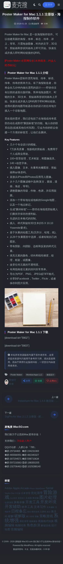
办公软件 (13, 498)
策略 (37, 516)
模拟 (29, 512)
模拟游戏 (35, 512)
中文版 (18, 493)
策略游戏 (46, 516)
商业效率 (35, 24)
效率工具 (27, 507)
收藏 (40, 381)
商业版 (35, 498)
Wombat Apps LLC (34, 375)
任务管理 (25, 493)
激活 (48, 512)
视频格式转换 (46, 521)
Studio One (10, 493)
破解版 (20, 516)
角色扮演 (33, 525)
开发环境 (48, 502)
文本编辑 (50, 507)
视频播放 (33, 521)
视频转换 (20, 525)
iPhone (32, 488)
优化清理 (36, 493)
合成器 (29, 498)
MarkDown (40, 488)
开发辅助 (13, 506)
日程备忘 (19, 511)
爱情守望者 (12, 382)
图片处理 (48, 497)
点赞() (52, 381)
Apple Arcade (21, 488)
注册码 (43, 511)
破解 (11, 516)
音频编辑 (17, 529)
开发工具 (32, 502)
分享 (28, 381)
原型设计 (21, 498)
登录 (50, 5)
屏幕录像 (19, 502)
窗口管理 (30, 516)
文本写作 (40, 507)
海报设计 (50, 375)
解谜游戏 (46, 525)
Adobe (8, 488)
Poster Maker (16, 375)
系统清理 (23, 521)
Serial (49, 488)
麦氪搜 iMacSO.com (24, 541)
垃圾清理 (9, 502)
